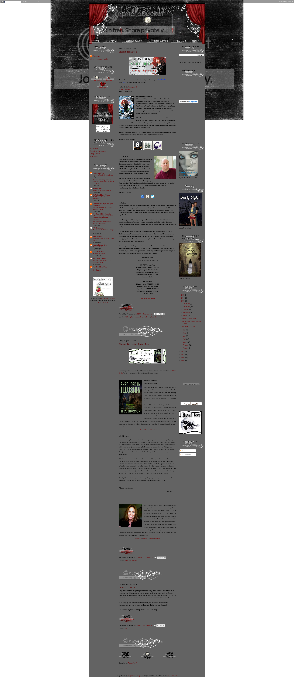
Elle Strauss (97, 270)
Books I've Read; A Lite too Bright (103, 175)
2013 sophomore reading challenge (137, 317)
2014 (183, 298)
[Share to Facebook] (164, 314)
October (186, 309)
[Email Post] (154, 314)
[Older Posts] (125, 659)
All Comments (186, 455)
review (161, 317)
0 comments (147, 314)
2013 (183, 301)
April (184, 339)
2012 (183, 352)
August (185, 315)
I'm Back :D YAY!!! (127, 587)
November (186, 306)
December (186, 304)
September (187, 312)
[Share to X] (162, 314)
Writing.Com (94, 156)
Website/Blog (138, 538)
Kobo (151, 430)
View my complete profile (99, 59)
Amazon (137, 430)
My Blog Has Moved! (99, 254)
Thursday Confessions (100, 247)
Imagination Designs (108, 298)
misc (126, 628)
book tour (154, 317)
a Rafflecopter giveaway (147, 298)
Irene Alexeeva (103, 303)
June (185, 333)
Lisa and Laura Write (100, 245)
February (186, 345)
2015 (183, 295)
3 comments (147, 625)
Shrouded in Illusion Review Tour (134, 344)
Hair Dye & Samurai (99, 258)
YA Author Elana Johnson (102, 195)
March (185, 342)
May (184, 336)
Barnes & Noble (144, 430)
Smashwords (157, 430)
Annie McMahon (98, 252)
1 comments (148, 557)
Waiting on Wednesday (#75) (102, 190)
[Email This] (157, 314)
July (184, 330)
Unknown (96, 56)
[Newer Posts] (169, 659)
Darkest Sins (97, 188)
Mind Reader (97, 236)
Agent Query (94, 148)
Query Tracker (95, 154)
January (186, 348)
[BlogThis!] (160, 314)
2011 (183, 355)
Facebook (145, 538)
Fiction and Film (98, 173)
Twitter (151, 538)
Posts (183, 451)
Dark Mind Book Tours (100, 267)
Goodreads (157, 538)
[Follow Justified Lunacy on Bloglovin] (188, 103)
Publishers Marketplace (98, 151)
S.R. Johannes (98, 228)
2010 (183, 358)
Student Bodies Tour (128, 52)
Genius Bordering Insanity (102, 180)
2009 (183, 360)
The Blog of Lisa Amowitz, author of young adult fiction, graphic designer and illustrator (103, 216)
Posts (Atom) (132, 663)
